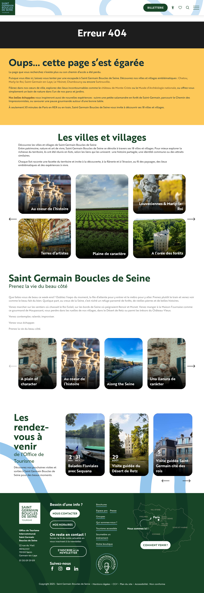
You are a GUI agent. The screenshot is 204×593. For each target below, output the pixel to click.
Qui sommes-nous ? (106, 522)
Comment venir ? (155, 545)
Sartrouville (103, 82)
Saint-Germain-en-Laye (39, 82)
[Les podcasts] (106, 564)
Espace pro (102, 510)
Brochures (101, 504)
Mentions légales (101, 583)
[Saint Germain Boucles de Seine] (7, 7)
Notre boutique (104, 543)
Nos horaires (63, 524)
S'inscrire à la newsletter (68, 551)
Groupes (100, 516)
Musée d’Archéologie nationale (157, 88)
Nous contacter (65, 513)
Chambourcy (74, 82)
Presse (113, 510)
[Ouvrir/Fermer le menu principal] (198, 7)
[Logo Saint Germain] (29, 513)
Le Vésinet (60, 82)
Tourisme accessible (106, 528)
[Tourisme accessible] (173, 7)
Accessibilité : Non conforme (150, 583)
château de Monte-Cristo (116, 88)
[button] (188, 8)
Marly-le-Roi (16, 82)
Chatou (182, 78)
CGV (115, 583)
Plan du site (126, 583)
